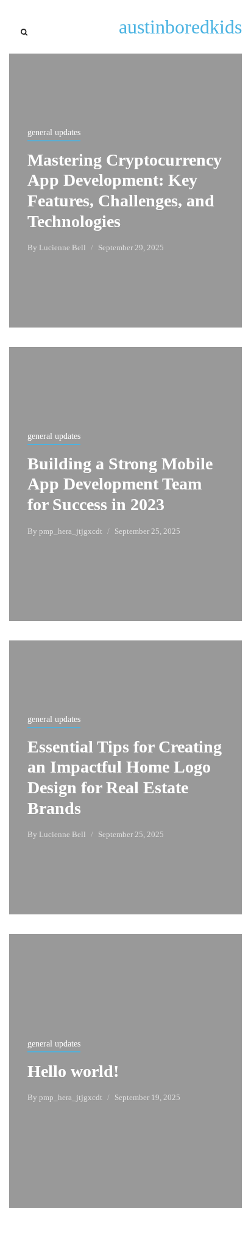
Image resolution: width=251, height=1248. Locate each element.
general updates (53, 132)
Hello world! (73, 1071)
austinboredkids (180, 27)
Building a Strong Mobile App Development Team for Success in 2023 (120, 484)
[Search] (24, 32)
